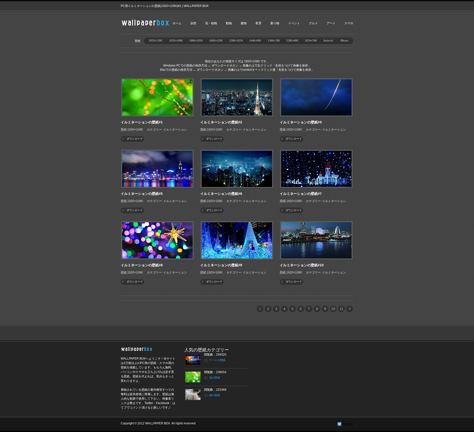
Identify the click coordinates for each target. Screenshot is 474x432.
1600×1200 (216, 40)
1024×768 (311, 40)
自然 (193, 23)
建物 (244, 23)
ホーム (177, 23)
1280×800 (292, 40)
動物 (229, 23)
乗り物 (274, 23)
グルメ (313, 23)
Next (349, 309)
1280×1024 (236, 40)
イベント (294, 23)
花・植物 (211, 23)
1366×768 (274, 40)
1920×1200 (155, 40)
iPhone (344, 40)
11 (341, 309)
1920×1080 (176, 40)
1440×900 (255, 40)
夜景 (258, 23)
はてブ (339, 424)
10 (333, 309)
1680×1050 (196, 40)
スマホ (348, 23)
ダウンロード (135, 138)
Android (328, 40)
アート (331, 23)
